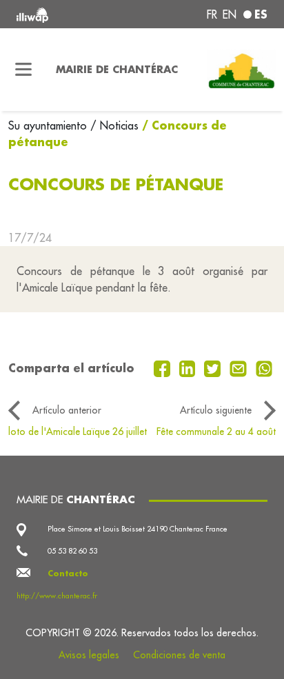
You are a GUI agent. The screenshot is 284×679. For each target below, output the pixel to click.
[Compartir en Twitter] (214, 367)
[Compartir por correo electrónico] (240, 367)
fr (212, 14)
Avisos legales (89, 655)
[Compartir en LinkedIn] (189, 367)
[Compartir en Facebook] (163, 367)
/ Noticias (114, 125)
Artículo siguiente (216, 410)
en (229, 14)
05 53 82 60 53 (72, 551)
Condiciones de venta (179, 655)
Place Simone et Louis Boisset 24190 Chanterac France (137, 529)
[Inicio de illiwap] (64, 14)
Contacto (68, 573)
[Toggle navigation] (24, 69)
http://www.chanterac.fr (57, 595)
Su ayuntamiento (49, 125)
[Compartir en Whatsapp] (264, 367)
